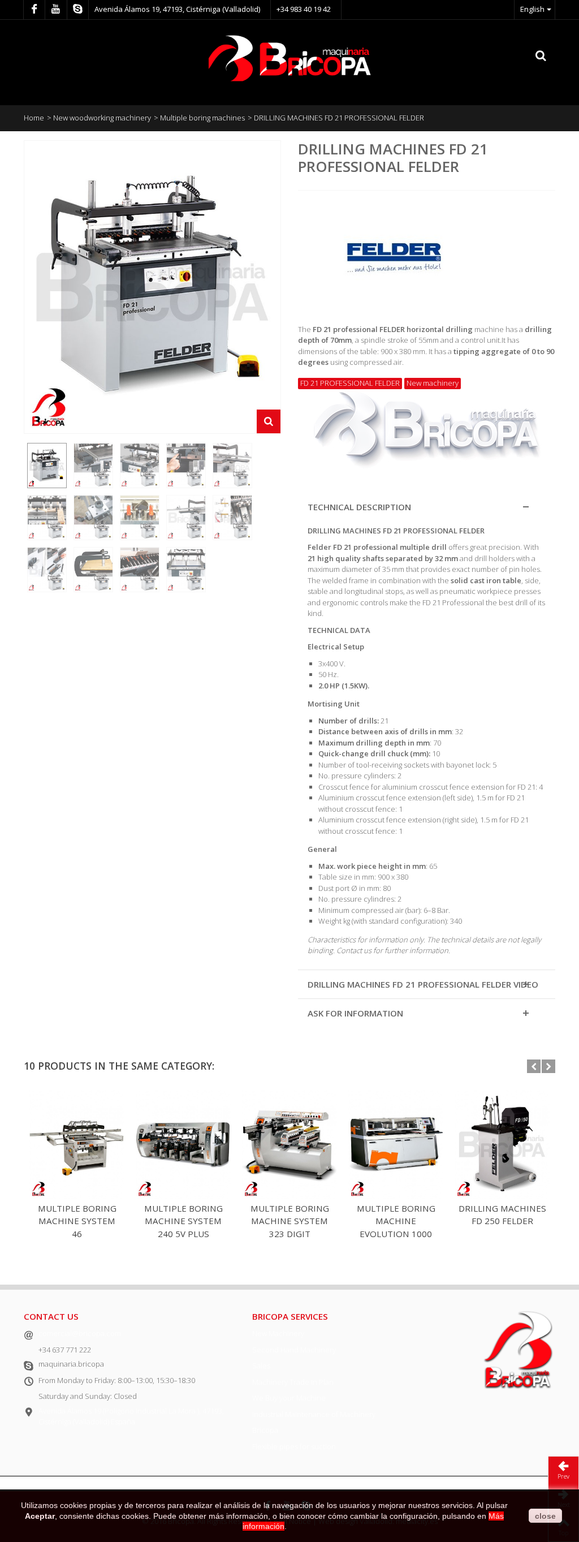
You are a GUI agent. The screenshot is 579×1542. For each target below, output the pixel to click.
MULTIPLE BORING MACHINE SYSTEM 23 (183, 1221)
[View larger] (268, 421)
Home (34, 118)
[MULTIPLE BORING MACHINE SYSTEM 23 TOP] (289, 1144)
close (545, 1516)
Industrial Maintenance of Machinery (313, 1414)
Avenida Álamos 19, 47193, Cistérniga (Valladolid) (177, 9)
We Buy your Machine (289, 1398)
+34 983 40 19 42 (303, 9)
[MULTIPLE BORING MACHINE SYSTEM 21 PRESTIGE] (76, 1144)
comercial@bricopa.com (79, 1333)
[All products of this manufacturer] (426, 253)
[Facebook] (34, 9)
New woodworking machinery (102, 118)
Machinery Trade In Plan (293, 1382)
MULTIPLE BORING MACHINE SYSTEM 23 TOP (289, 1221)
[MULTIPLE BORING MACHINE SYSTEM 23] (183, 1144)
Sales (261, 1365)
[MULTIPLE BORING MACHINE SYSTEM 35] (502, 1144)
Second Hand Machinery (294, 1350)
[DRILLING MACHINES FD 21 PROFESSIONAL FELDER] (47, 465)
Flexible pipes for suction (294, 1446)
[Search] (541, 56)
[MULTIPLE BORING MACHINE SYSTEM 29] (395, 1144)
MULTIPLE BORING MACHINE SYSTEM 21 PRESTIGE (77, 1221)
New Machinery (278, 1333)
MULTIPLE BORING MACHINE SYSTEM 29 (396, 1221)
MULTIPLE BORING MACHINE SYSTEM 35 (502, 1221)
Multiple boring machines (202, 118)
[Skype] (78, 9)
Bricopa (265, 1430)
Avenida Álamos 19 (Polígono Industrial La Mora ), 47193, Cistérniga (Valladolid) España (131, 1416)
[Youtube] (56, 9)
